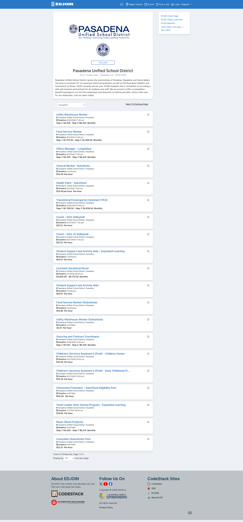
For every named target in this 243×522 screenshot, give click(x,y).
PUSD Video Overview (172, 19)
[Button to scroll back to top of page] (190, 513)
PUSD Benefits (168, 23)
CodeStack (156, 484)
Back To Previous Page (137, 104)
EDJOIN (154, 493)
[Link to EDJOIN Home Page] (62, 4)
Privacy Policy (106, 507)
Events (152, 4)
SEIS (153, 488)
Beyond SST (156, 497)
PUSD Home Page (169, 16)
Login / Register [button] (182, 4)
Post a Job (164, 4)
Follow (103, 62)
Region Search (136, 4)
